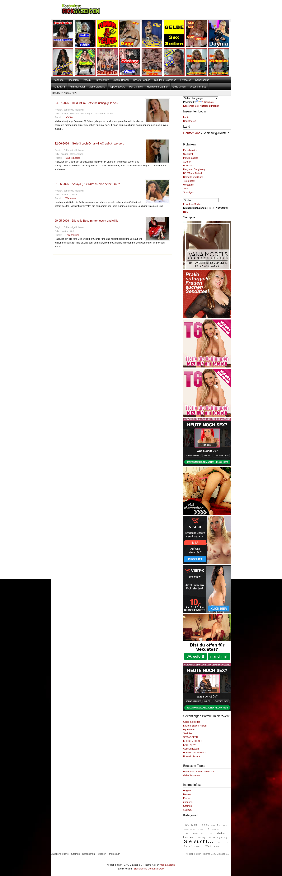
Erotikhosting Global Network (149, 868)
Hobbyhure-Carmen (157, 86)
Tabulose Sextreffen (165, 79)
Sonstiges (188, 192)
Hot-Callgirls (136, 86)
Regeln (87, 79)
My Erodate (189, 729)
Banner (187, 794)
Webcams (70, 198)
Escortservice (72, 235)
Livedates (185, 79)
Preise (186, 798)
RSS (185, 212)
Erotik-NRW (189, 745)
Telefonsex (189, 181)
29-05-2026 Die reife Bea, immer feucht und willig (86, 220)
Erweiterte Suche (192, 204)
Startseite (58, 79)
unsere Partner (141, 79)
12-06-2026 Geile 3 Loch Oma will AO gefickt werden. (89, 143)
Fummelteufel (77, 86)
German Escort (191, 748)
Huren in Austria (191, 756)
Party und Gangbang (194, 169)
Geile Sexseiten (191, 775)
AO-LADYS (59, 86)
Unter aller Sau (198, 86)
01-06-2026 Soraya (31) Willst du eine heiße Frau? (87, 184)
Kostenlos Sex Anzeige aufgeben (201, 106)
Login (186, 117)
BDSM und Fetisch (193, 173)
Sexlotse (187, 733)
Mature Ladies (72, 158)
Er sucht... (188, 165)
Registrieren (189, 121)
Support (187, 809)
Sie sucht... (189, 154)
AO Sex (69, 117)
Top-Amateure (117, 86)
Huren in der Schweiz (194, 752)
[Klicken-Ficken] (80, 13)
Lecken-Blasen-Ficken (195, 725)
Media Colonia (167, 865)
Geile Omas (179, 86)
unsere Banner (121, 79)
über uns (187, 802)
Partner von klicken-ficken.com (199, 771)
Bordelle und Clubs (193, 177)
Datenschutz (102, 79)
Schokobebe (202, 79)
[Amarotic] (207, 268)
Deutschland (191, 133)
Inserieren (73, 79)
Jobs (185, 188)
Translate (209, 102)
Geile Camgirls (97, 86)
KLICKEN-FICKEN (192, 741)
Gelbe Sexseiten (191, 722)
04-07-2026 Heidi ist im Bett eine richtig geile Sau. (87, 103)
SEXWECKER (190, 737)
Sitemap (187, 806)
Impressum (114, 854)
